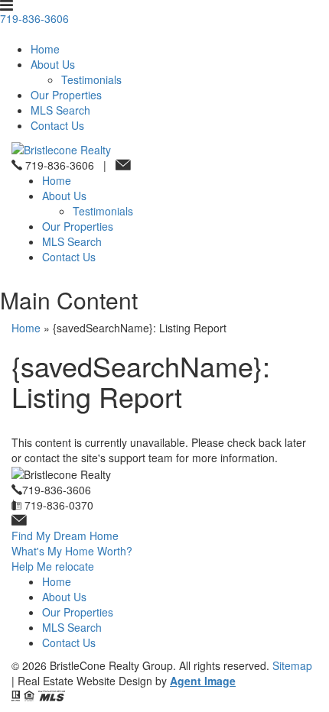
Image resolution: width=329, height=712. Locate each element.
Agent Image (203, 680)
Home (45, 49)
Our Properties (66, 94)
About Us (53, 64)
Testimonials (91, 79)
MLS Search (60, 110)
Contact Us (57, 125)
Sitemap (292, 665)
